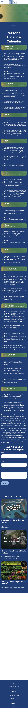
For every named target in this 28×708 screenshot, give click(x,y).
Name (2, 452)
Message (3, 470)
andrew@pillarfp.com (14, 706)
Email (2, 461)
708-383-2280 (15, 686)
